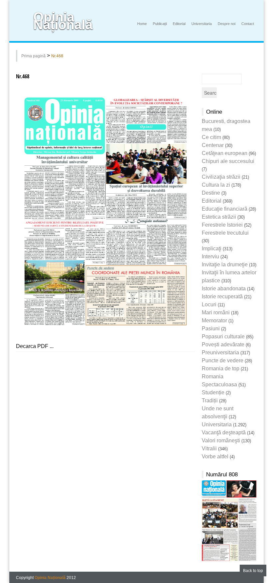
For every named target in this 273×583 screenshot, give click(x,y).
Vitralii (209, 448)
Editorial (179, 24)
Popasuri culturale (223, 336)
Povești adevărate (223, 344)
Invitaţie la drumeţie (225, 264)
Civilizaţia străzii (221, 177)
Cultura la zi (216, 185)
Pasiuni (211, 328)
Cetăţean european (224, 153)
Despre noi (226, 24)
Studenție (213, 392)
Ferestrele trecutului (225, 233)
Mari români (216, 312)
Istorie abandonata (224, 288)
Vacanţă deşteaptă (224, 432)
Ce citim (211, 137)
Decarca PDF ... (35, 346)
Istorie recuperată (222, 296)
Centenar (213, 145)
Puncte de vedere (222, 360)
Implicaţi (211, 248)
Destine (211, 193)
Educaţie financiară (224, 209)
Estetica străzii (219, 217)
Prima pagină (33, 56)
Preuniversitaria (220, 352)
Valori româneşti (221, 440)
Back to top (253, 570)
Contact (247, 24)
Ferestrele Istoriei (222, 225)
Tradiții (210, 400)
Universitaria (201, 24)
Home (142, 24)
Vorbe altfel (215, 456)
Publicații (160, 24)
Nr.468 (57, 56)
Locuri (209, 304)
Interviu (210, 256)
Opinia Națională (63, 21)
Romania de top (220, 368)
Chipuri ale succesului (228, 161)
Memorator (214, 320)
